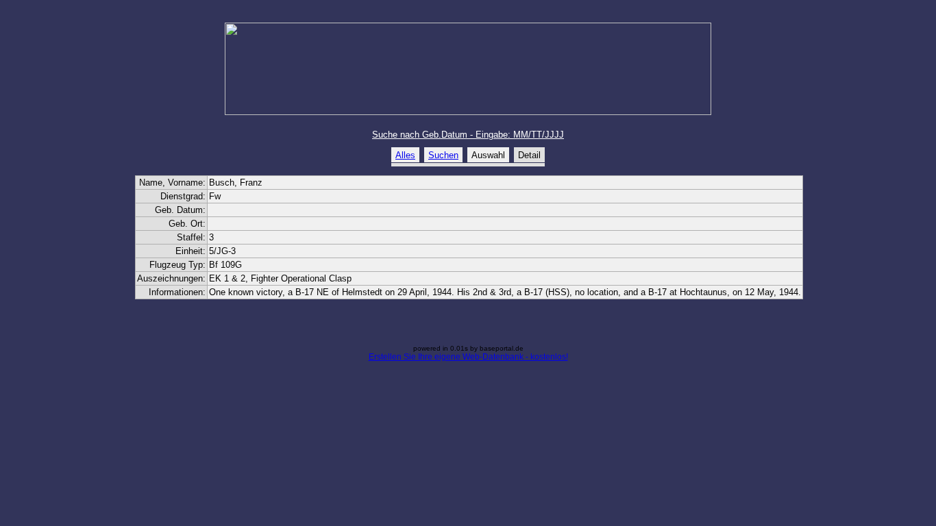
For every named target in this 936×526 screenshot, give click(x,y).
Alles (405, 155)
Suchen (443, 155)
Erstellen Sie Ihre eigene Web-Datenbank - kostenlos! (468, 357)
